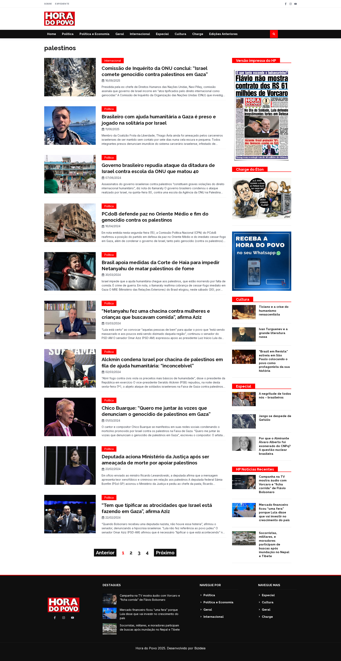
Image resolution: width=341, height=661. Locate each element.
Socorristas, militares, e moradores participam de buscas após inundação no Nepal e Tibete (274, 544)
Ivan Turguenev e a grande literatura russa (273, 333)
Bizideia (199, 648)
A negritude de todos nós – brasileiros (275, 395)
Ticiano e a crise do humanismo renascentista (274, 310)
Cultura (180, 34)
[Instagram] (290, 4)
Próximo (165, 553)
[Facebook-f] (285, 4)
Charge (197, 34)
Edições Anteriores (223, 34)
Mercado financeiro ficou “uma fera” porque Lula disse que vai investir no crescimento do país (274, 512)
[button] (274, 34)
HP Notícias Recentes (255, 469)
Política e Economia (95, 34)
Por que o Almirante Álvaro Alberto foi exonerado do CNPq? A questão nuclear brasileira (275, 446)
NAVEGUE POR (210, 585)
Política (68, 34)
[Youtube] (295, 4)
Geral (119, 34)
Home (51, 34)
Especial (162, 34)
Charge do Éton (250, 169)
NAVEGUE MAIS (269, 585)
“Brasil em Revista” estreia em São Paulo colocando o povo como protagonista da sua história (274, 361)
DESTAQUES (112, 585)
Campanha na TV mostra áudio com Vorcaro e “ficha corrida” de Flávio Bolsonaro (273, 484)
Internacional (140, 34)
